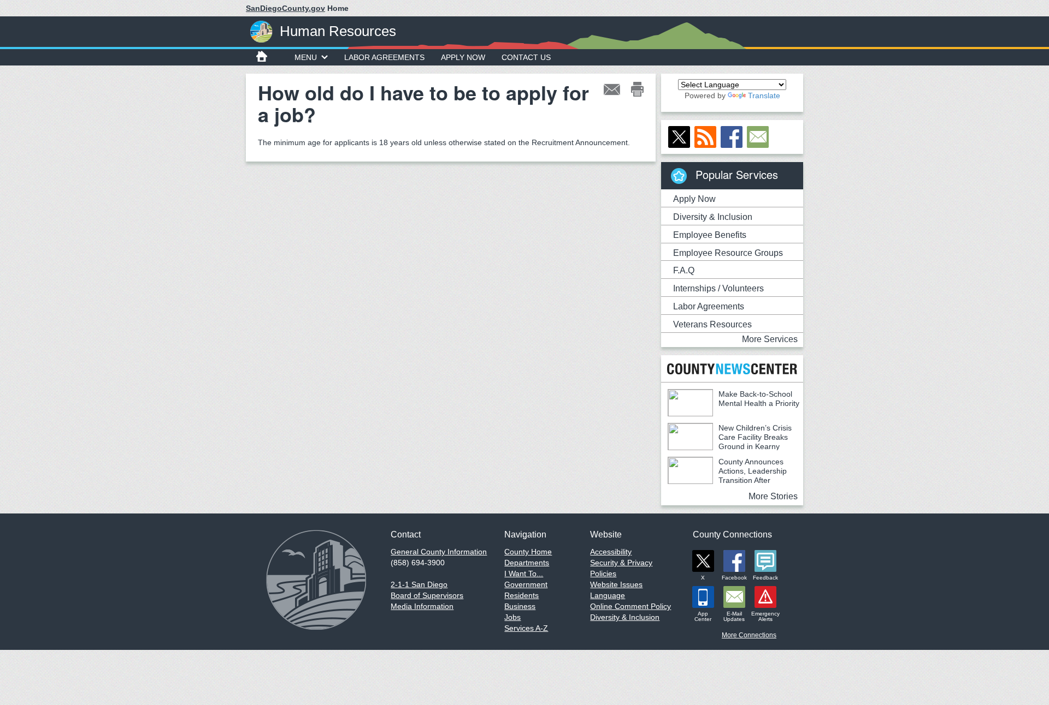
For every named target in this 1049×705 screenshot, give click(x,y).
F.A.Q (683, 270)
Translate (764, 95)
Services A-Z (526, 628)
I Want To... (523, 573)
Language (607, 595)
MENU (305, 57)
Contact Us (526, 57)
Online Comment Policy (630, 606)
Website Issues (616, 584)
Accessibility (611, 551)
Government (525, 584)
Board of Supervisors (427, 595)
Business (519, 606)
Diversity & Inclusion (712, 217)
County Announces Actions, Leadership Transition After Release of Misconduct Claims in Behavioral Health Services (727, 480)
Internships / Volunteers (718, 288)
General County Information (439, 551)
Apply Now (463, 57)
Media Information (422, 606)
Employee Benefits (709, 235)
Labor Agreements (384, 57)
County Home (528, 551)
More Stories (773, 496)
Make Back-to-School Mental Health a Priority (758, 399)
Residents (521, 595)
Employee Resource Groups (728, 253)
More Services (770, 339)
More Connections (749, 635)
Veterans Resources (712, 324)
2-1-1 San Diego (419, 584)
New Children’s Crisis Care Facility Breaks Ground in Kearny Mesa (730, 441)
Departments (526, 562)
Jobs (512, 617)
